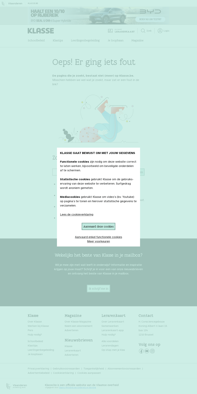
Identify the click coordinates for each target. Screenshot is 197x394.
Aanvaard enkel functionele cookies (98, 237)
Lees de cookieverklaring (76, 214)
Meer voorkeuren (98, 241)
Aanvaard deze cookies (98, 226)
